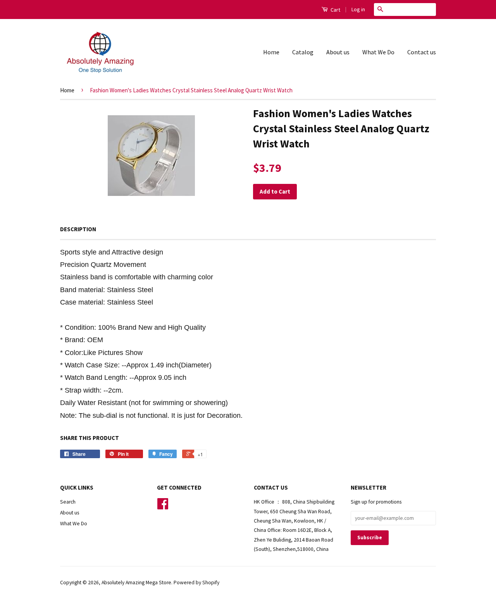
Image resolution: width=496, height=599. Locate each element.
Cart (334, 9)
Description (78, 229)
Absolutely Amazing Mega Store (136, 582)
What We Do (378, 52)
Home (271, 52)
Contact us (421, 52)
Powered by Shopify (196, 582)
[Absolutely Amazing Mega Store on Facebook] (163, 506)
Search (68, 502)
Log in (358, 9)
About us (338, 52)
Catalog (302, 52)
